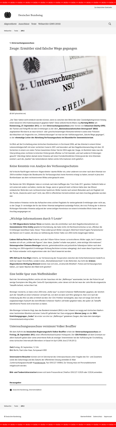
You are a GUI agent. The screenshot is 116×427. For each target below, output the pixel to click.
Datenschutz (97, 416)
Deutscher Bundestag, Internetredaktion (27, 390)
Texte (33, 23)
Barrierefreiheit (86, 416)
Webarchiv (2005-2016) (49, 23)
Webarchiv (7, 31)
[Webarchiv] (23, 15)
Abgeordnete (10, 23)
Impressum (108, 416)
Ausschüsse (23, 23)
